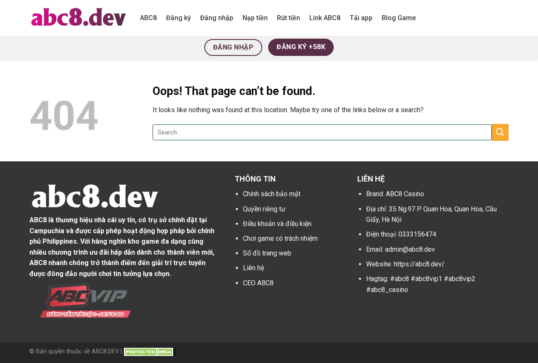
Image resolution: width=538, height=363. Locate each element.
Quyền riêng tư (264, 209)
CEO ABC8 (258, 283)
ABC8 (148, 18)
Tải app (361, 18)
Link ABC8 (324, 18)
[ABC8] (78, 17)
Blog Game (399, 18)
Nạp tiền (255, 18)
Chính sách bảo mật (272, 194)
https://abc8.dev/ (419, 264)
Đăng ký (178, 18)
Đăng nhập (216, 18)
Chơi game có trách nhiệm (280, 238)
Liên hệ (253, 268)
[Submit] (500, 132)
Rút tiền (288, 18)
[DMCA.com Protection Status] (150, 351)
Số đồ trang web (267, 253)
